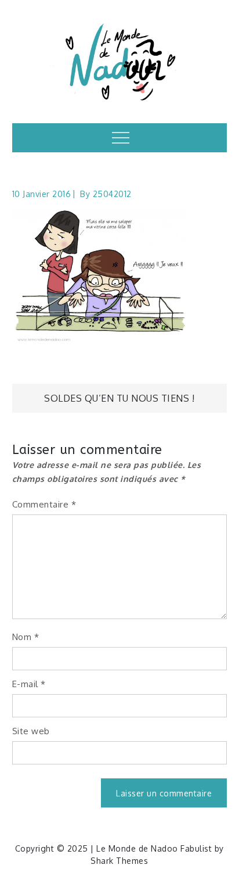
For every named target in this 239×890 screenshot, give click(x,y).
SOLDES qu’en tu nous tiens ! (119, 398)
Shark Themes (119, 861)
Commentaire (44, 504)
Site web (31, 731)
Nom (25, 636)
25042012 (112, 194)
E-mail (29, 683)
